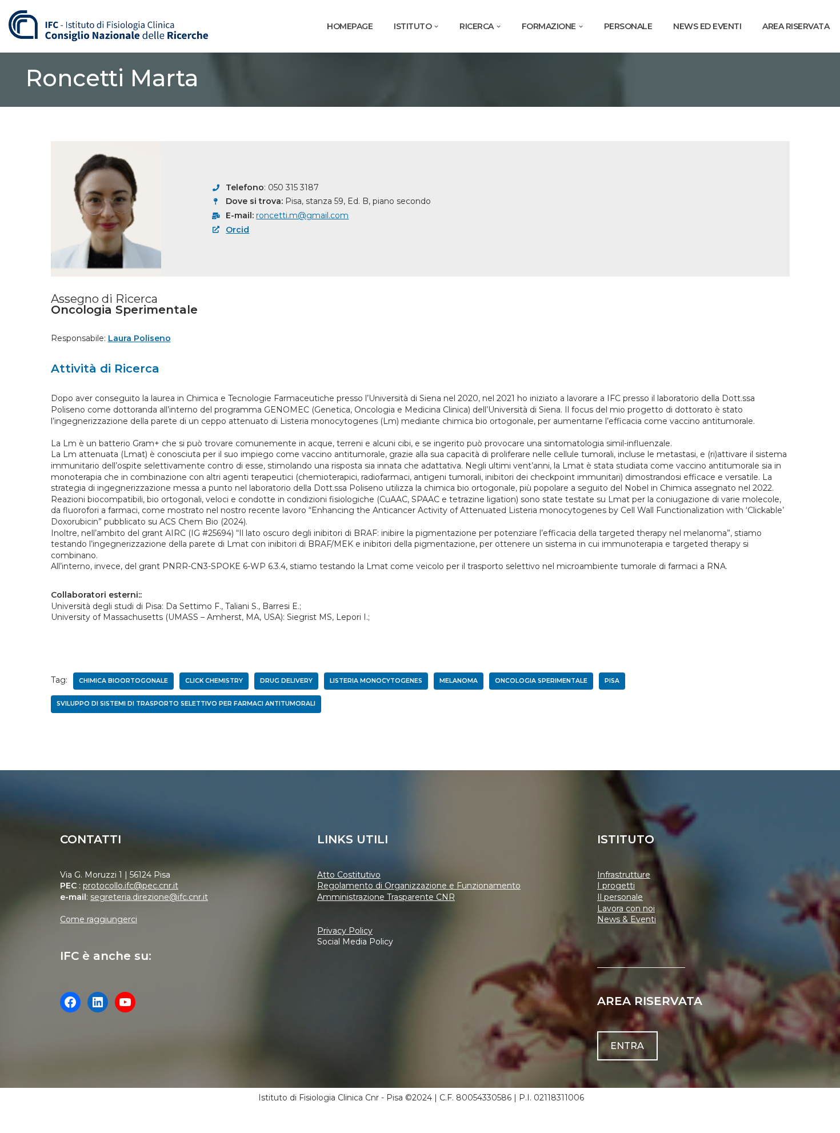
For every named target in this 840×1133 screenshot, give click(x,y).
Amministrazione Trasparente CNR (386, 897)
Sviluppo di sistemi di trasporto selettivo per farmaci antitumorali (186, 703)
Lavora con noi (626, 908)
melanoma (458, 680)
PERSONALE (628, 26)
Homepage (350, 26)
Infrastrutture (623, 875)
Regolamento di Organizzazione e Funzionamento (419, 885)
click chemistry (214, 680)
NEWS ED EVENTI (707, 26)
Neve (19, 1120)
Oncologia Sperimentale (541, 680)
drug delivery (286, 680)
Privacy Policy (345, 931)
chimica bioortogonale (123, 680)
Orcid (237, 230)
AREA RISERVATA (795, 26)
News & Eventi (626, 919)
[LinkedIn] (97, 1002)
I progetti (616, 885)
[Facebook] (70, 1002)
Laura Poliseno (139, 338)
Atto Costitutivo (349, 875)
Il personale (620, 897)
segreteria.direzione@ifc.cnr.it (149, 897)
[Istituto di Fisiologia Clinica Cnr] (109, 26)
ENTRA (627, 1045)
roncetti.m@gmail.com (302, 215)
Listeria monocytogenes (376, 680)
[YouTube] (125, 1002)
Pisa (612, 680)
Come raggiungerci (98, 919)
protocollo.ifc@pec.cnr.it (130, 885)
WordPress (111, 1120)
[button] (436, 27)
